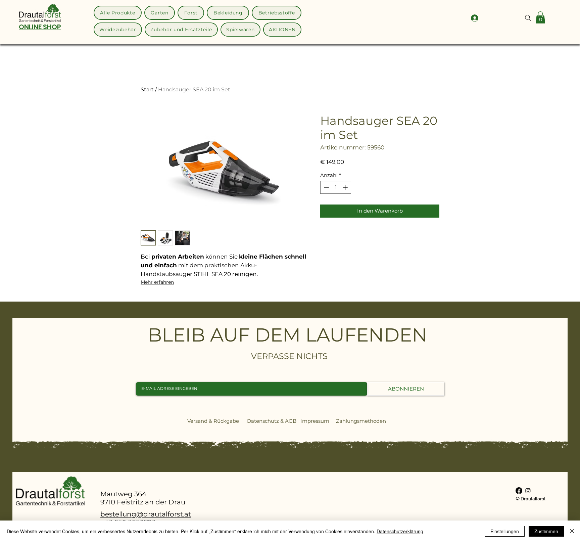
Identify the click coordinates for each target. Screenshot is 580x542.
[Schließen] (572, 531)
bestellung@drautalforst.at (145, 514)
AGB (290, 421)
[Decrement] (325, 187)
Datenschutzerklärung (400, 531)
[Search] (528, 18)
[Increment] (345, 187)
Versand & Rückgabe (213, 421)
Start (147, 89)
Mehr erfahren (157, 282)
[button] (540, 17)
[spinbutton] (335, 187)
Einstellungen (504, 531)
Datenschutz (263, 421)
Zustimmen (546, 531)
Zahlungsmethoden (363, 421)
